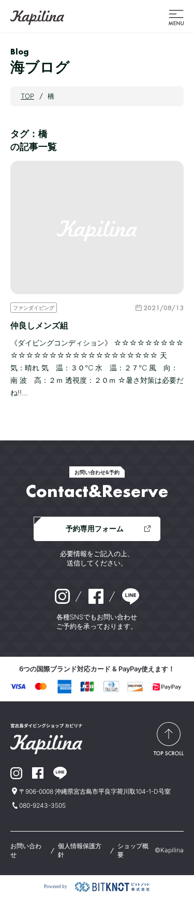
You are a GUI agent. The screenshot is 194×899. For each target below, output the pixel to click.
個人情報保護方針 (79, 850)
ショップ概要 (132, 850)
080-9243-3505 (42, 805)
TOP (27, 96)
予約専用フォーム (95, 528)
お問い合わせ (25, 850)
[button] (176, 16)
